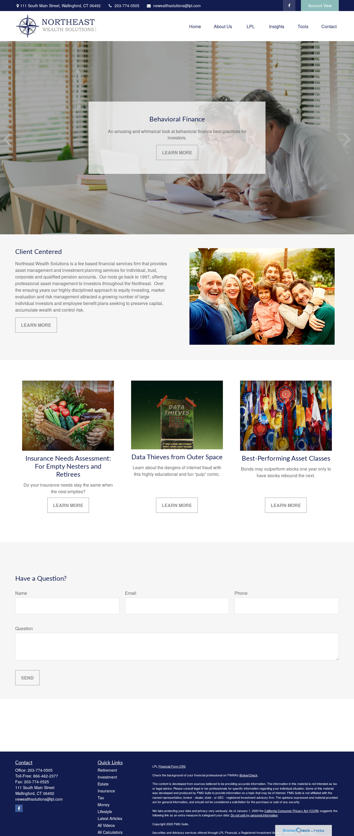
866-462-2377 (45, 776)
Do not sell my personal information (254, 815)
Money (104, 804)
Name (21, 593)
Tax (101, 797)
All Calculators (110, 832)
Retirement (107, 770)
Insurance (106, 790)
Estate (103, 784)
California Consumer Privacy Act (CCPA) (291, 810)
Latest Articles (110, 818)
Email (130, 593)
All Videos (106, 825)
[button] (195, 26)
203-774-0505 (126, 5)
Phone (241, 593)
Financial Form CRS (172, 766)
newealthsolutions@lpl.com (177, 5)
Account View (320, 5)
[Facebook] (289, 5)
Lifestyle (105, 811)
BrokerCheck (248, 775)
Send (27, 678)
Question (24, 628)
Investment (107, 777)
